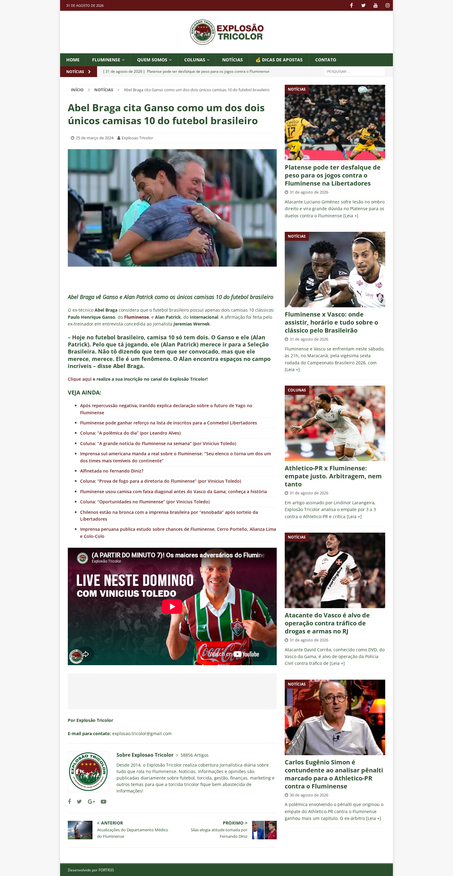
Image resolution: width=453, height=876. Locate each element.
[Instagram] (387, 5)
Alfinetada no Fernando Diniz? (111, 471)
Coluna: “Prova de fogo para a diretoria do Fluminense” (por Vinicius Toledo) (160, 481)
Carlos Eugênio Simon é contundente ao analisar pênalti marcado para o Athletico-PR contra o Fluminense (334, 774)
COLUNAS (194, 60)
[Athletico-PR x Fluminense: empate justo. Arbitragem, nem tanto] (335, 423)
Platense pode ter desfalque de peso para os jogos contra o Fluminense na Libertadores (333, 175)
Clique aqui (80, 379)
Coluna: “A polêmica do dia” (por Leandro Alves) (130, 433)
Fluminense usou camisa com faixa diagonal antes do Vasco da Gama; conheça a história (173, 491)
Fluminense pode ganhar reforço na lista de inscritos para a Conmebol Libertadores (168, 423)
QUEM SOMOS (152, 60)
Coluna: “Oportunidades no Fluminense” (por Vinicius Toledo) (145, 502)
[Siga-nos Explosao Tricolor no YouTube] (101, 801)
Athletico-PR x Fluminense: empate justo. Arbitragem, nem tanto (333, 476)
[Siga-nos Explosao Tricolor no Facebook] (69, 801)
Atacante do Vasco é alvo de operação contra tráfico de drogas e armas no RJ (327, 623)
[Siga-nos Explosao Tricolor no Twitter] (77, 801)
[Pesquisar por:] (354, 71)
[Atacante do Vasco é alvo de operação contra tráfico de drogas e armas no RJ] (335, 570)
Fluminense (106, 60)
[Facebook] (351, 5)
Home (73, 60)
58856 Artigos (195, 755)
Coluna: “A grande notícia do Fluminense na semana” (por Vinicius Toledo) (158, 443)
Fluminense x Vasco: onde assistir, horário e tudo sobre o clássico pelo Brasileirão (331, 322)
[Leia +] (350, 216)
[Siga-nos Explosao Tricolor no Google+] (89, 801)
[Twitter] (363, 5)
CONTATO (325, 60)
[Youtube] (375, 5)
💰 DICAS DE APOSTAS (279, 60)
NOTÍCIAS (232, 60)
